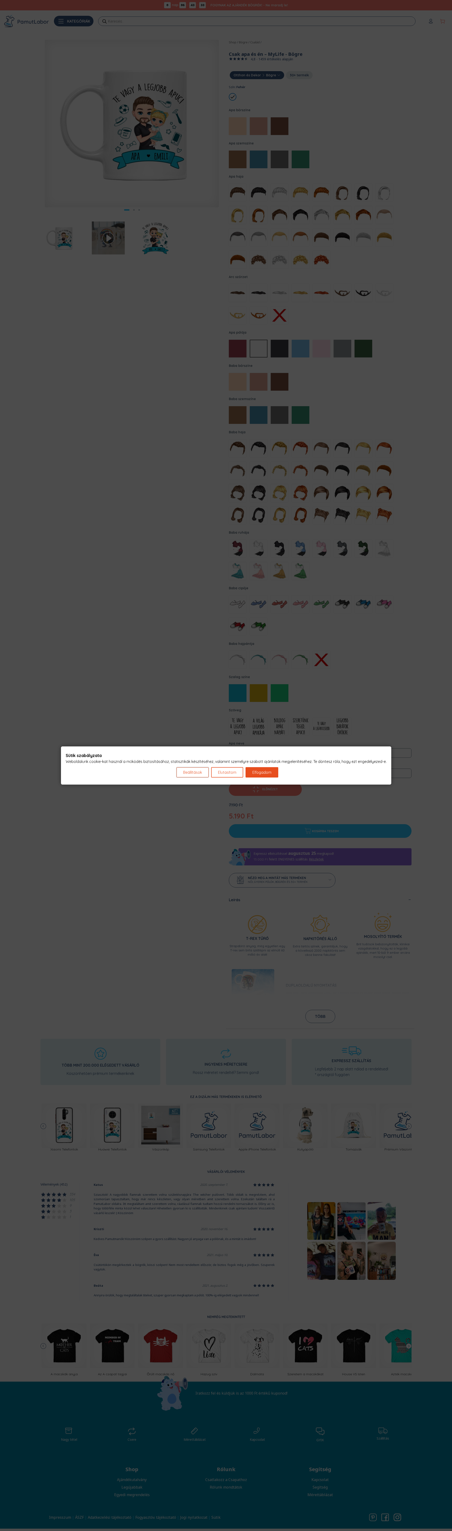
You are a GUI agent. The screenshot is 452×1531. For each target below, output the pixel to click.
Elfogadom (261, 772)
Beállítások (192, 772)
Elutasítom (227, 772)
